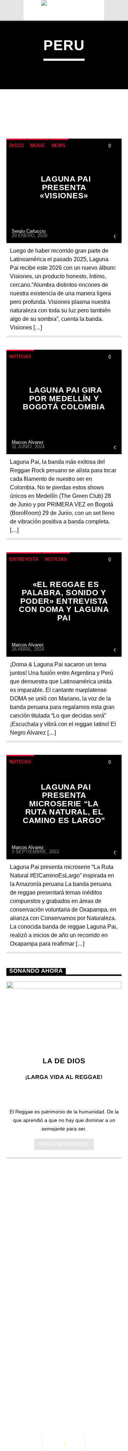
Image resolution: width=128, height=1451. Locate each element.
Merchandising (73, 1390)
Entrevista (23, 559)
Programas (32, 1383)
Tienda (24, 1390)
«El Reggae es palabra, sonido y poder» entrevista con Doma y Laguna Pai (64, 601)
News (58, 145)
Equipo (76, 1383)
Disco (16, 145)
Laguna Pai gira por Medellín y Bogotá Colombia (64, 398)
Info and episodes (64, 1144)
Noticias (20, 356)
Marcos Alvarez (28, 442)
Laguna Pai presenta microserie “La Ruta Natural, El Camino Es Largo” (64, 804)
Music (37, 145)
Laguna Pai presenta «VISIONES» (65, 187)
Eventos (69, 1376)
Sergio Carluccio (29, 231)
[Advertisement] (64, 1237)
